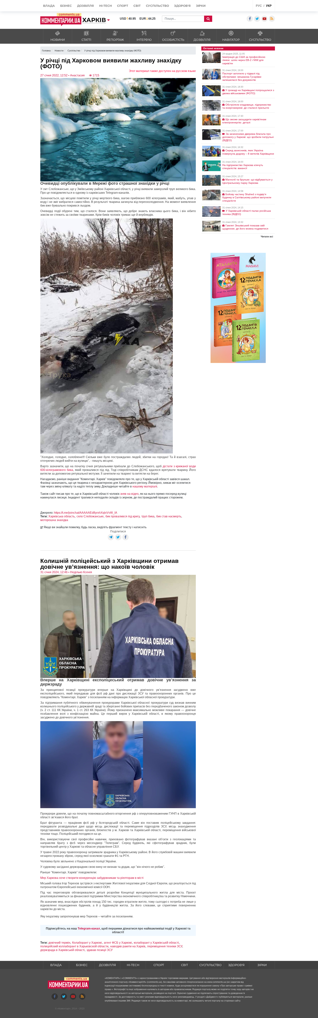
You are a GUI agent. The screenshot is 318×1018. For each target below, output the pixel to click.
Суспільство (210, 965)
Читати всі (267, 236)
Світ (184, 965)
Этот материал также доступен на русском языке (162, 71)
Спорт (158, 965)
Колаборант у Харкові (87, 942)
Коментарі (64, 1008)
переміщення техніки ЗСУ (164, 946)
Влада (56, 965)
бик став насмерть (168, 516)
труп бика (147, 516)
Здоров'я (236, 965)
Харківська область (61, 516)
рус (259, 5)
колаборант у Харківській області (156, 942)
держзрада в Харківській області (62, 950)
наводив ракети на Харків (127, 946)
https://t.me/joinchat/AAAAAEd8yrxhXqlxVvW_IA (85, 512)
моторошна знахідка (54, 520)
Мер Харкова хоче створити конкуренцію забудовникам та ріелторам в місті (92, 877)
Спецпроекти (236, 6)
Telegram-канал (89, 928)
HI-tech (133, 965)
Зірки (262, 965)
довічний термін (59, 942)
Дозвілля (107, 965)
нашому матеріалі (144, 486)
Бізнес (81, 965)
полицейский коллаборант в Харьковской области (74, 946)
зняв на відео (129, 493)
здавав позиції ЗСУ (99, 950)
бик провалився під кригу (122, 516)
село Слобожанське (90, 516)
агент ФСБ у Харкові (118, 942)
